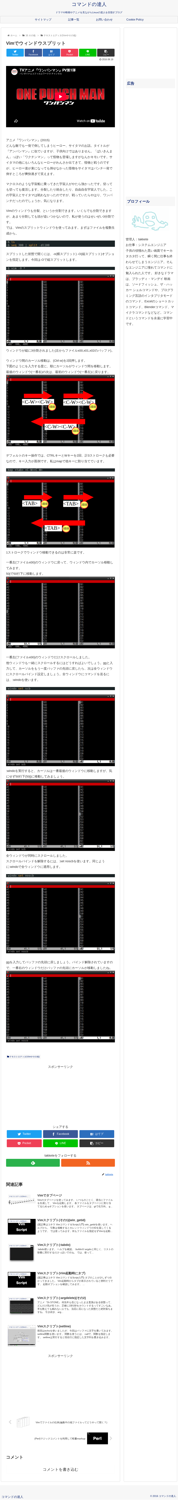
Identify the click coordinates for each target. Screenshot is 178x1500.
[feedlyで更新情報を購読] (33, 1163)
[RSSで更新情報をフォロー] (88, 1163)
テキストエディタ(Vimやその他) (24, 1056)
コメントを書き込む (60, 1469)
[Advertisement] (60, 1094)
